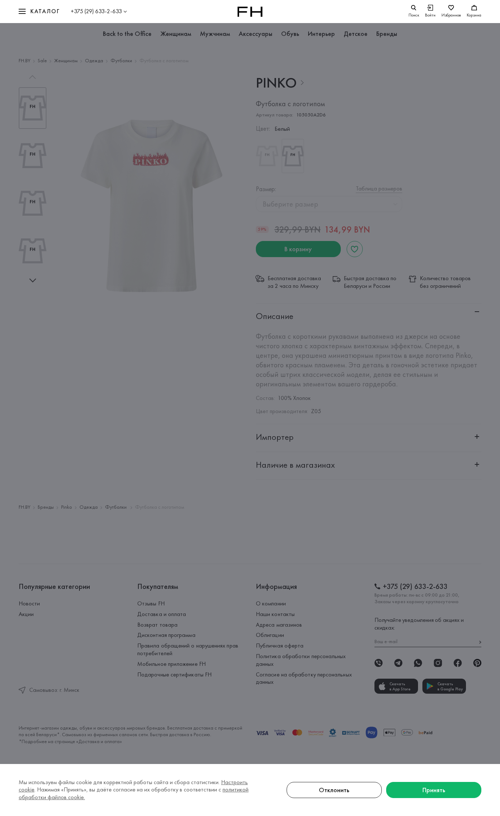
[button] (39, 11)
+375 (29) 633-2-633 (96, 11)
